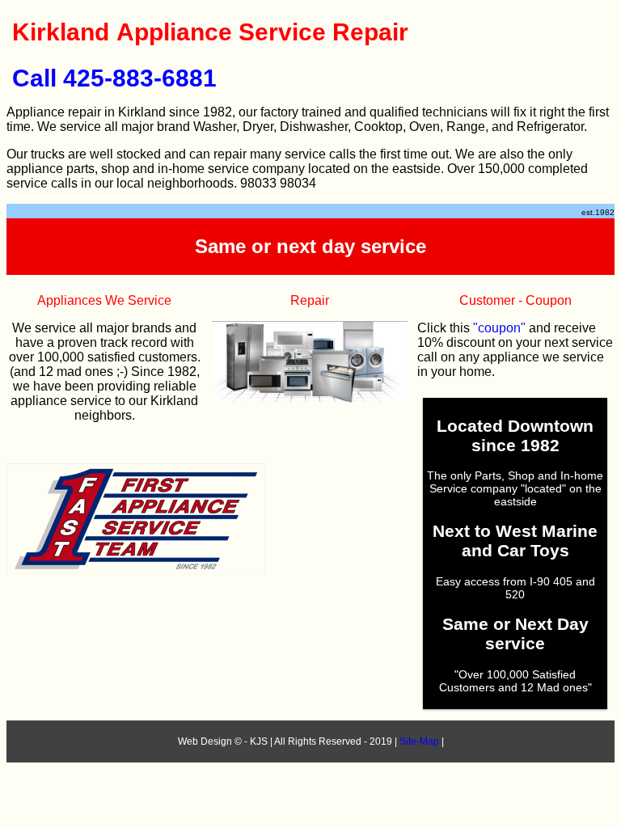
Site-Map (419, 741)
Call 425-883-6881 (114, 78)
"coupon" (499, 328)
